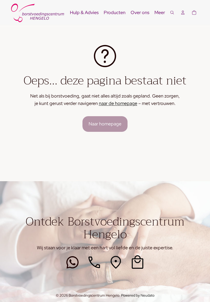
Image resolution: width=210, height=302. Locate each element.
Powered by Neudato (137, 295)
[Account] (182, 12)
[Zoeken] (172, 12)
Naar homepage (105, 124)
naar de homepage (118, 103)
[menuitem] (159, 12)
